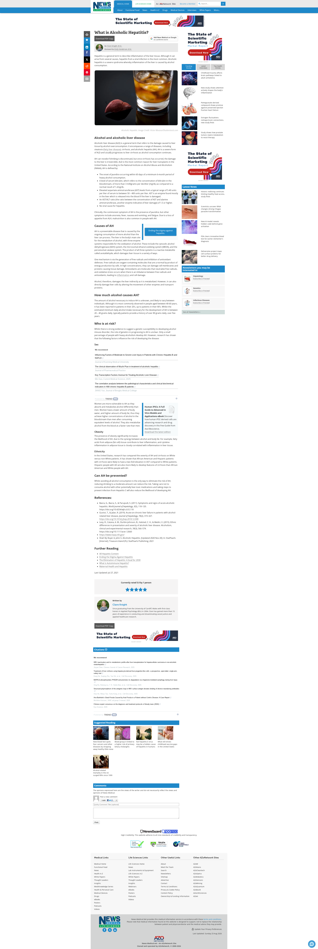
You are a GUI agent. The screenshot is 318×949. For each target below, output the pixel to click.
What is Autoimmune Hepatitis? (114, 563)
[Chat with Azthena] (312, 944)
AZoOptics (197, 873)
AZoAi (195, 896)
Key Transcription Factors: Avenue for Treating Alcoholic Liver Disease (126, 375)
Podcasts (97, 906)
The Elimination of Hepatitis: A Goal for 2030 (119, 560)
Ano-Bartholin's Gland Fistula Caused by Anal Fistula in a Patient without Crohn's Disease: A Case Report (131, 697)
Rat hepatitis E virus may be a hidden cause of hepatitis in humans (146, 744)
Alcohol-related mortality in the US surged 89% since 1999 (102, 772)
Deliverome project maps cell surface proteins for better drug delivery (211, 253)
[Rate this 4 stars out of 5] (140, 589)
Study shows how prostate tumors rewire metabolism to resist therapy (212, 135)
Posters (97, 903)
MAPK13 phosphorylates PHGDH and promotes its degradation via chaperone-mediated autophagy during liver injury (135, 680)
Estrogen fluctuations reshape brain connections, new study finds (212, 120)
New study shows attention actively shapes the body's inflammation (212, 90)
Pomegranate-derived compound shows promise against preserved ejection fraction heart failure (212, 106)
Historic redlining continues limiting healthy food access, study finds (213, 194)
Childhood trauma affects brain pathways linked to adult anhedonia (211, 75)
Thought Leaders (101, 880)
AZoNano (197, 867)
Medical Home (123, 4)
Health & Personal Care (103, 890)
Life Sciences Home (143, 4)
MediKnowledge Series (103, 886)
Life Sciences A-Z (135, 873)
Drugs (96, 896)
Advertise (165, 880)
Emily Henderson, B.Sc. (123, 49)
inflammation (123, 275)
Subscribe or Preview (201, 279)
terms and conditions (212, 919)
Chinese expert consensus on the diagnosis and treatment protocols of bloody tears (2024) (126, 704)
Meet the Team (167, 867)
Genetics (196, 288)
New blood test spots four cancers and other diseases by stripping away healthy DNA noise (103, 745)
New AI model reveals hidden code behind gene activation (211, 224)
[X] (87, 59)
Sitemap (164, 877)
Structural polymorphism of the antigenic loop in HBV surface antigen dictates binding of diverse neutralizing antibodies (136, 689)
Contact (164, 883)
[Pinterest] (87, 72)
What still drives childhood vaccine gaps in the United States (167, 744)
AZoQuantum (198, 886)
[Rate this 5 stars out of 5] (145, 589)
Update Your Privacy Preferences (208, 929)
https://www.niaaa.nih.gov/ (111, 534)
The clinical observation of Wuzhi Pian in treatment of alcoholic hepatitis (126, 367)
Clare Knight (120, 604)
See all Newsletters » (191, 312)
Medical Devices (101, 893)
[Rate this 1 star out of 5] (127, 589)
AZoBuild (197, 890)
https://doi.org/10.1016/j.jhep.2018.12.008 (118, 519)
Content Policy (167, 893)
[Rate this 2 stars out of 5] (132, 589)
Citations (99, 649)
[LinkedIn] (87, 47)
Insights (97, 883)
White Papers (99, 877)
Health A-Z (98, 873)
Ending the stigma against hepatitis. (161, 232)
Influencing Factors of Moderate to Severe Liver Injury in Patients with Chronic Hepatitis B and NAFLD (136, 356)
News (96, 870)
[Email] (87, 78)
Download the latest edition (158, 432)
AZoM (195, 864)
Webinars (132, 886)
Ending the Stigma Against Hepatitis (116, 557)
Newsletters (166, 873)
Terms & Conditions (169, 886)
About (163, 864)
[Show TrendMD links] (177, 398)
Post (96, 822)
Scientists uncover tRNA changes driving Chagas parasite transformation (211, 209)
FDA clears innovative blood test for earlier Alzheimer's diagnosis (212, 238)
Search (164, 870)
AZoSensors (198, 880)
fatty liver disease (112, 149)
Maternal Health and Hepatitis (113, 566)
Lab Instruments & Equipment (141, 870)
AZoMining (197, 883)
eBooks (97, 899)
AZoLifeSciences (200, 893)
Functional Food (100, 867)
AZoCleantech (199, 870)
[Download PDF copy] (87, 34)
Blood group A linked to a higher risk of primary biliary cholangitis (124, 744)
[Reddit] (87, 66)
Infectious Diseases (201, 300)
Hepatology (198, 276)
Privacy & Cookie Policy (170, 890)
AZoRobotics (198, 877)
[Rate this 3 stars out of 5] (136, 589)
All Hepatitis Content (109, 553)
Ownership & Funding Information (175, 896)
